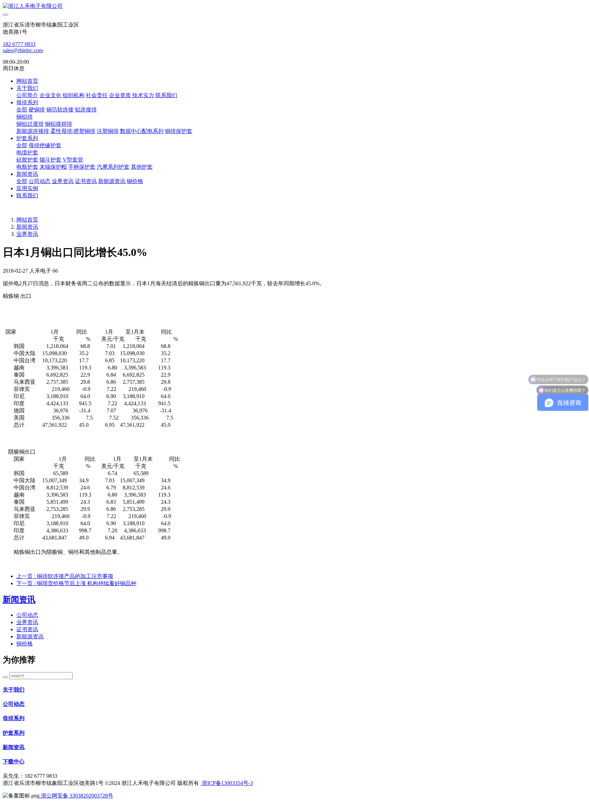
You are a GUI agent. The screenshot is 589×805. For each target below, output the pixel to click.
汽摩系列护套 (113, 167)
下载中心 (14, 761)
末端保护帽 (53, 167)
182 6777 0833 (19, 44)
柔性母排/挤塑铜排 (72, 131)
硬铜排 (37, 109)
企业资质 (120, 95)
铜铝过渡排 (30, 124)
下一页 (76, 583)
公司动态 (39, 181)
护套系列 (27, 138)
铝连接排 (86, 109)
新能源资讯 (111, 181)
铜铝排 (24, 117)
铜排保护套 (178, 131)
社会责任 (97, 95)
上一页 (64, 576)
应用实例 (27, 188)
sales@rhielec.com (23, 50)
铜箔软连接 (60, 109)
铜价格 (135, 181)
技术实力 (143, 95)
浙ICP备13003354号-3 (226, 783)
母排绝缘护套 (45, 145)
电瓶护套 (27, 167)
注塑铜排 (108, 131)
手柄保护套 (81, 167)
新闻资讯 (27, 174)
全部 (21, 109)
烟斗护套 (50, 160)
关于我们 (27, 88)
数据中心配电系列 (142, 131)
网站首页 (27, 81)
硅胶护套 (27, 160)
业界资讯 (63, 181)
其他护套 (142, 167)
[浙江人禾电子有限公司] (294, 6)
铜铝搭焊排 (58, 124)
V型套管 (73, 160)
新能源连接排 (32, 131)
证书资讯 (86, 181)
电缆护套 (27, 152)
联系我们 (166, 95)
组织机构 (74, 95)
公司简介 (27, 95)
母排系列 (27, 102)
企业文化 (50, 95)
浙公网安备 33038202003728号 (76, 796)
